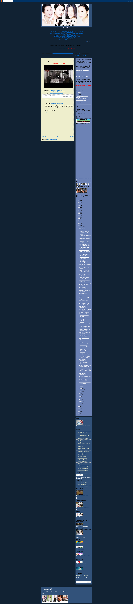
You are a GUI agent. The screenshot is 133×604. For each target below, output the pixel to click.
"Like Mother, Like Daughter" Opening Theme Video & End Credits (67, 36)
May (80, 396)
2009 (79, 406)
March (80, 399)
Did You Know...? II (81, 440)
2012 (79, 223)
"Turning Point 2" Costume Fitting (56, 90)
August (80, 391)
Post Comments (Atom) (52, 139)
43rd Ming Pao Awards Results (85, 312)
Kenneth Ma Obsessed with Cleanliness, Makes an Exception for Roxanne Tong (67, 31)
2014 (79, 220)
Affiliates (84, 55)
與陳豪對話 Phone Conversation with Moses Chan (63, 53)
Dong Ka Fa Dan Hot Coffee (83, 465)
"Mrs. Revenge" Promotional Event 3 (66, 39)
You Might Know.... (81, 442)
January (80, 403)
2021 (79, 208)
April (80, 398)
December (81, 226)
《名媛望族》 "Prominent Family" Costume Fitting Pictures (84, 233)
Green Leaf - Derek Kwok (83, 486)
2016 (79, 217)
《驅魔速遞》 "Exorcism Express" (84, 104)
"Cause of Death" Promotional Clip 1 (67, 30)
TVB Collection (78, 55)
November (81, 228)
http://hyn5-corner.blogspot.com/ (82, 575)
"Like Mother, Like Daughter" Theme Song (66, 37)
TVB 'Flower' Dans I (81, 454)
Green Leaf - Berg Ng (82, 484)
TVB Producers (85, 53)
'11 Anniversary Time (83, 293)
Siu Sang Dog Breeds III (82, 461)
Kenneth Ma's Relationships (83, 451)
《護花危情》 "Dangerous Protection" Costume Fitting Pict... (85, 271)
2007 (79, 410)
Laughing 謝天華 (69, 96)
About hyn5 (48, 53)
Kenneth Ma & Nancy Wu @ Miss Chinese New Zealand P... (85, 370)
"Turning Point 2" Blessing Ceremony (57, 91)
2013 (79, 222)
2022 (79, 207)
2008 (79, 408)
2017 (79, 215)
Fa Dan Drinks (80, 463)
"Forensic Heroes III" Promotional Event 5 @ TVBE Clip (84, 315)
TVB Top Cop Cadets (82, 453)
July (80, 393)
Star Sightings (77, 53)
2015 (79, 218)
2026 (79, 200)
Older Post (71, 136)
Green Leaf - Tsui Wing (82, 482)
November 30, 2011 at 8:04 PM (57, 103)
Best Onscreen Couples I (83, 466)
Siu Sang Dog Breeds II (82, 459)
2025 (79, 202)
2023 (79, 205)
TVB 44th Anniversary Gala (84, 280)
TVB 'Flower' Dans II (82, 456)
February (81, 401)
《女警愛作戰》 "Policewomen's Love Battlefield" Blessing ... (84, 261)
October (80, 388)
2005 (79, 413)
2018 (79, 213)
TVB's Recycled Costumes (83, 438)
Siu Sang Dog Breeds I (82, 458)
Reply (46, 112)
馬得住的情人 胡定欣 (83, 258)
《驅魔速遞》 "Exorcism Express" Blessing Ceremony (67, 35)
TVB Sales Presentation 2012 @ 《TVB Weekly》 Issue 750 (85, 366)
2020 (79, 210)
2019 (79, 212)
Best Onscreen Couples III (83, 470)
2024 (79, 204)
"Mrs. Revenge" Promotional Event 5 (66, 32)
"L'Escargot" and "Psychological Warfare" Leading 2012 (84, 351)
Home (43, 53)
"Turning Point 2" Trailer (83, 229)
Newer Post (44, 136)
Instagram (90, 41)
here (45, 593)
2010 (79, 405)
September (81, 389)
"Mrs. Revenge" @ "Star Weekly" (66, 38)
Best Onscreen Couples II (83, 468)
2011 (79, 225)
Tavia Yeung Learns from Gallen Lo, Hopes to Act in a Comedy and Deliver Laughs (66, 33)
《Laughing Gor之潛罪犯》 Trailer (56, 93)
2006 (79, 411)
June (80, 394)
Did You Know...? (81, 446)
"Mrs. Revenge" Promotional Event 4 (66, 34)
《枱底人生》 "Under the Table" (83, 92)
